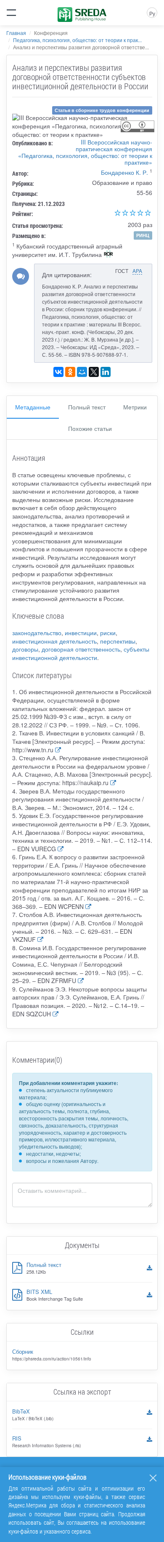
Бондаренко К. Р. (124, 172)
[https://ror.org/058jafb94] (108, 255)
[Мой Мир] (82, 372)
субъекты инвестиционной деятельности (80, 653)
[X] (94, 372)
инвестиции (81, 632)
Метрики (135, 407)
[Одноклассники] (70, 372)
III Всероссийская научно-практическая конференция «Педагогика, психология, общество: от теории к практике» (85, 152)
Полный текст (87, 407)
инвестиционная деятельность (54, 641)
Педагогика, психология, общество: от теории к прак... (77, 39)
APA (137, 270)
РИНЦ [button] (142, 235)
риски (108, 632)
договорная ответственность (81, 649)
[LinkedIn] (106, 372)
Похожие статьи (90, 428)
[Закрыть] (153, 1478)
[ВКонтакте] (58, 372)
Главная (16, 32)
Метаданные (32, 407)
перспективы (117, 641)
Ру (152, 13)
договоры (25, 649)
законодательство (36, 632)
